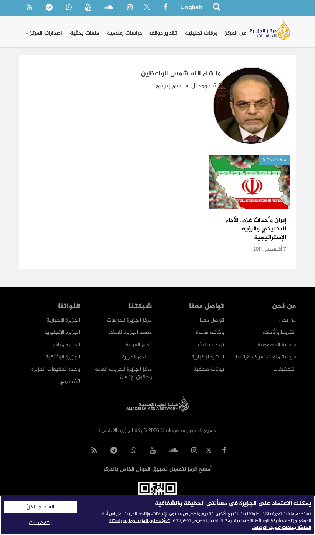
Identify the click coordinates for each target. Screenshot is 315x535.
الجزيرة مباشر (66, 344)
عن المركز (235, 33)
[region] (157, 515)
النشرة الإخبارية (207, 357)
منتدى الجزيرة (137, 357)
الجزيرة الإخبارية (63, 320)
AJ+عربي (70, 381)
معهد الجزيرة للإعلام (130, 332)
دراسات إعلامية (124, 33)
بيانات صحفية (208, 369)
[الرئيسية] (270, 29)
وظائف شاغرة (210, 332)
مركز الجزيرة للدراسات (129, 320)
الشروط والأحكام (279, 332)
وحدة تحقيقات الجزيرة (56, 369)
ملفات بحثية (84, 33)
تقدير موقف (163, 33)
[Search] (216, 8)
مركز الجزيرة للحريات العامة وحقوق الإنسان (123, 373)
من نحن (287, 320)
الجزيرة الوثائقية (62, 357)
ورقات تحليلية (201, 33)
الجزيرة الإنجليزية (62, 332)
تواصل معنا (212, 320)
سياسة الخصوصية (276, 344)
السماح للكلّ (40, 507)
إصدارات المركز (45, 33)
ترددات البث (211, 344)
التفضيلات (284, 369)
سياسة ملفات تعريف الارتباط (265, 357)
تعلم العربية (138, 344)
